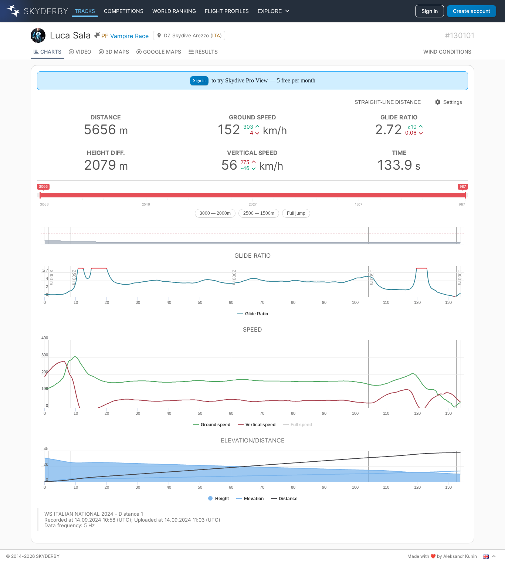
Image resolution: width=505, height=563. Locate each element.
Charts (50, 51)
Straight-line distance (388, 102)
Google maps (162, 51)
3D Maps (117, 51)
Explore (271, 11)
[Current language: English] (489, 556)
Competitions (123, 11)
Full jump (296, 213)
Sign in (429, 11)
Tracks (85, 11)
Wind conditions (447, 51)
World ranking (174, 11)
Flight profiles (227, 11)
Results (206, 51)
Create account (471, 11)
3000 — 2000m (215, 213)
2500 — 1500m (258, 213)
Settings (452, 102)
